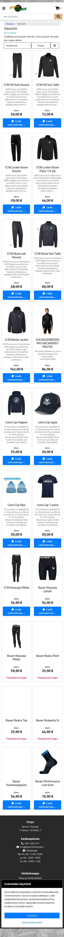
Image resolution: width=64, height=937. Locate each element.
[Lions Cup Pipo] (16, 485)
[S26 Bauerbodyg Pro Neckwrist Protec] (47, 320)
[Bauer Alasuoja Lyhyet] (47, 568)
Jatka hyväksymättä (32, 922)
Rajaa (41, 45)
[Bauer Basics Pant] (47, 636)
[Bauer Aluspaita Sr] (47, 701)
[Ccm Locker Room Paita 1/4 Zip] (47, 148)
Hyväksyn (32, 915)
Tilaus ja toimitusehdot (30, 878)
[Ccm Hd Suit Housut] (16, 65)
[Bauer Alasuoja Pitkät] (16, 636)
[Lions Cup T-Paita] (47, 485)
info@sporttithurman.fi (32, 847)
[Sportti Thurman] (18, 8)
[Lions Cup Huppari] (16, 403)
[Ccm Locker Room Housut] (16, 148)
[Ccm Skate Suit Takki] (47, 234)
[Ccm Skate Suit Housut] (16, 234)
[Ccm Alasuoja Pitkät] (16, 568)
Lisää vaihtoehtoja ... (16, 122)
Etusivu (10, 24)
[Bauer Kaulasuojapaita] (16, 762)
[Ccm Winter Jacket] (16, 320)
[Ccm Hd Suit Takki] (47, 65)
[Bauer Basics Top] (16, 701)
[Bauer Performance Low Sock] (47, 762)
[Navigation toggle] (3, 9)
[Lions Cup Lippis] (47, 403)
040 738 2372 (32, 843)
